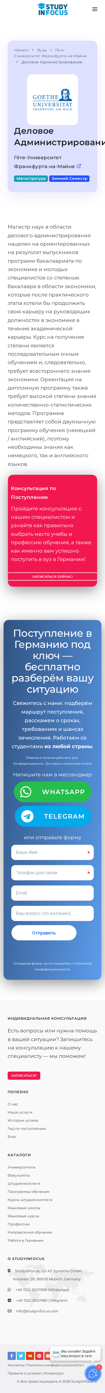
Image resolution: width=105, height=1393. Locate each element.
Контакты (16, 1365)
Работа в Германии (26, 1240)
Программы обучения (28, 1191)
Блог (12, 1136)
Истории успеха (23, 1120)
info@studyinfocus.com (37, 1311)
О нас (13, 1104)
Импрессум (53, 1373)
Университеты (21, 1167)
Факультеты (19, 1175)
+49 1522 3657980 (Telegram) (42, 1300)
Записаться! (23, 1075)
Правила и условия (24, 1373)
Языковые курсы (23, 1216)
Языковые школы (24, 1208)
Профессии (19, 1224)
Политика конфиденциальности (54, 1365)
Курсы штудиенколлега (30, 1199)
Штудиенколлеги (24, 1183)
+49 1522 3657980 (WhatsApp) (42, 1289)
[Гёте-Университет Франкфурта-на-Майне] (79, 166)
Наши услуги (20, 1112)
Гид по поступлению (27, 1128)
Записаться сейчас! (52, 577)
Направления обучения (30, 1232)
